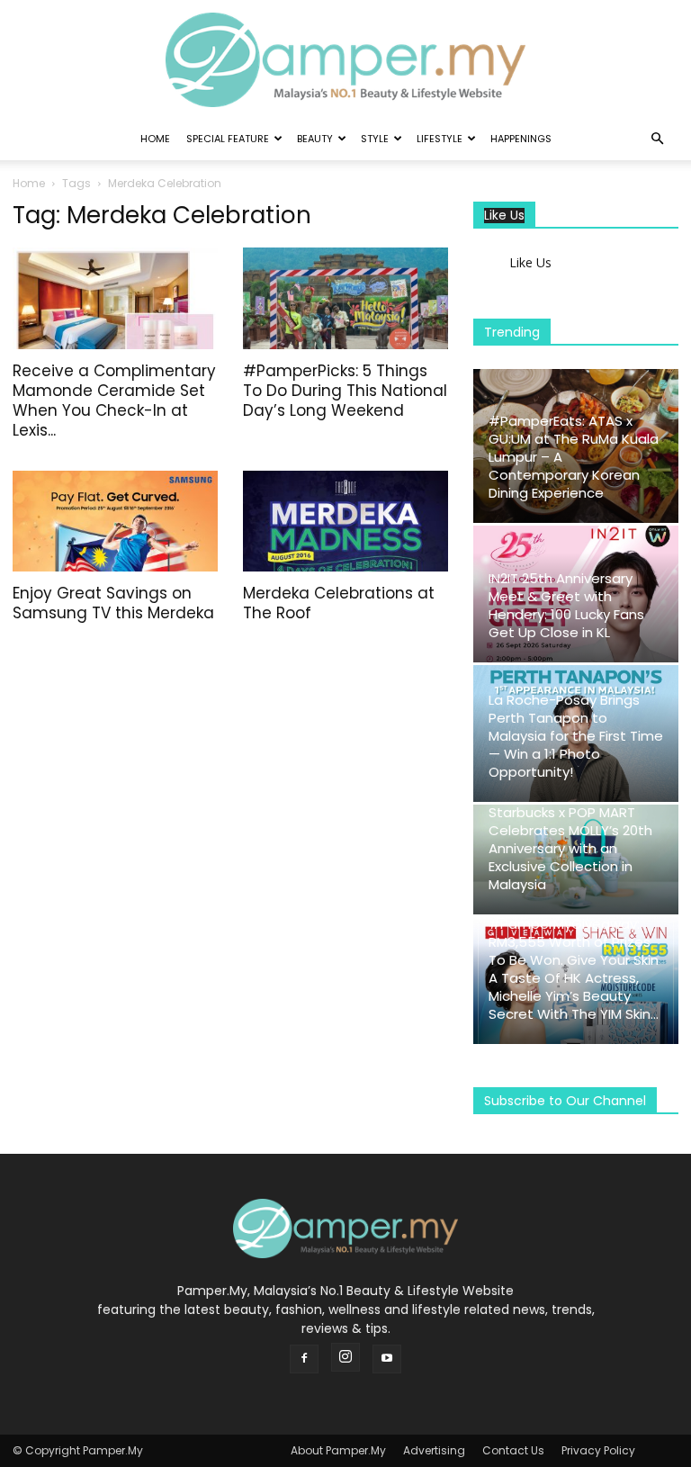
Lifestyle (439, 138)
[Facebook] (304, 1359)
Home (155, 138)
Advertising (434, 1450)
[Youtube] (386, 1359)
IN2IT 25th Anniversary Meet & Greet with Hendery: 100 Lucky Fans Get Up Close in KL (566, 605)
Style (375, 138)
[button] (656, 139)
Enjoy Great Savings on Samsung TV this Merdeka (113, 603)
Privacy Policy (598, 1450)
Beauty (315, 138)
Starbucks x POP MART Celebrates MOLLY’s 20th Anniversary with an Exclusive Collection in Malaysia (570, 848)
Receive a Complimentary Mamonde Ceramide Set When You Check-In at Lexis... (114, 400)
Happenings (521, 138)
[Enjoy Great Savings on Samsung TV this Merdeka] (115, 521)
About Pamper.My (338, 1450)
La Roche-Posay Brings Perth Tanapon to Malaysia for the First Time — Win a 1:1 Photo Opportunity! (576, 735)
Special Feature (227, 138)
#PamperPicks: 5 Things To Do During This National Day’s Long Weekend (345, 390)
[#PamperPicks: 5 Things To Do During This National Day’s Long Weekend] (345, 298)
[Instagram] (345, 1357)
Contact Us (513, 1450)
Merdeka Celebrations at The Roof (339, 603)
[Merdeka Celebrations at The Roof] (345, 521)
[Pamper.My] (345, 60)
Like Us (504, 215)
